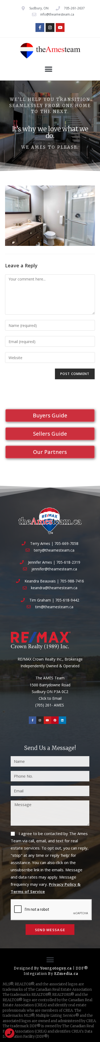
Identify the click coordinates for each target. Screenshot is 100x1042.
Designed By (27, 968)
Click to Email (50, 698)
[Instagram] (50, 27)
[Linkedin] (62, 720)
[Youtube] (60, 27)
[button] (49, 69)
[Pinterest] (55, 720)
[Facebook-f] (39, 27)
